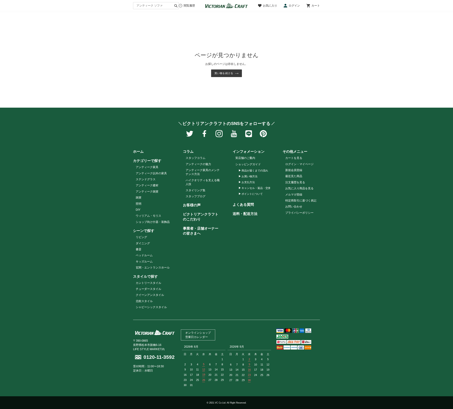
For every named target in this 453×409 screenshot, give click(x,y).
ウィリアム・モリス (148, 215)
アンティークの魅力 (198, 164)
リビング (141, 237)
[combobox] (156, 5)
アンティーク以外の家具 (151, 173)
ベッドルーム (144, 255)
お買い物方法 (249, 176)
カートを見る (293, 157)
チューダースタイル (148, 288)
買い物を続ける (223, 73)
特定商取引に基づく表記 (300, 200)
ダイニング (143, 243)
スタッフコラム (195, 157)
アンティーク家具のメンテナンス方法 (203, 172)
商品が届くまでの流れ (255, 170)
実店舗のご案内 (245, 157)
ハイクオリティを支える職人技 (203, 182)
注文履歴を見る (295, 182)
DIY (138, 209)
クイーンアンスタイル (150, 294)
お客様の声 (192, 205)
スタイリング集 (195, 190)
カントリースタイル (148, 282)
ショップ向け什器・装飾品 (153, 221)
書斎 (138, 249)
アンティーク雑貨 (147, 191)
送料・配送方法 (245, 214)
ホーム (138, 151)
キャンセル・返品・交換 (256, 187)
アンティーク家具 (147, 167)
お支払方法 (248, 182)
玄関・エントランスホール (153, 267)
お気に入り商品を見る (299, 188)
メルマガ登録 (293, 194)
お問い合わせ (293, 206)
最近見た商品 (293, 176)
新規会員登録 (293, 170)
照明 (138, 203)
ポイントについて (252, 193)
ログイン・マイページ (299, 164)
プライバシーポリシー (299, 212)
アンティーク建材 (147, 185)
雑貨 (138, 197)
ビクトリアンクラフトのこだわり (200, 216)
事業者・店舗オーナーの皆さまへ (200, 230)
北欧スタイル (144, 301)
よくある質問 (243, 204)
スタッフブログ (195, 196)
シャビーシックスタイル (151, 307)
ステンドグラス (146, 179)
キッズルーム (144, 261)
